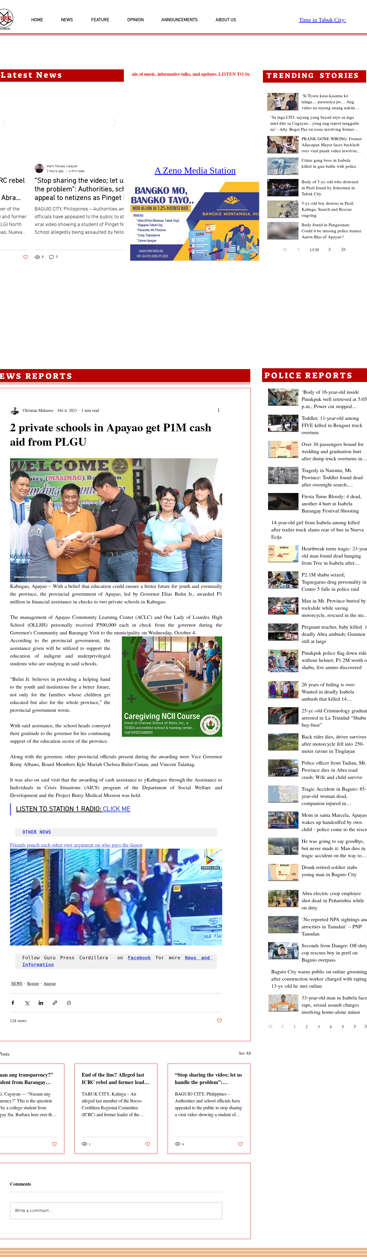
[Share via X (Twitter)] (27, 1002)
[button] (194, 221)
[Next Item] (114, 122)
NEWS (16, 983)
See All (245, 1053)
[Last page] (343, 249)
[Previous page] (299, 249)
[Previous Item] (4, 122)
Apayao (50, 983)
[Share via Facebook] (12, 1002)
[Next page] (330, 249)
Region (33, 983)
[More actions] (218, 410)
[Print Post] (69, 1002)
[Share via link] (55, 1002)
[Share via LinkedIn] (41, 1002)
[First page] (285, 249)
